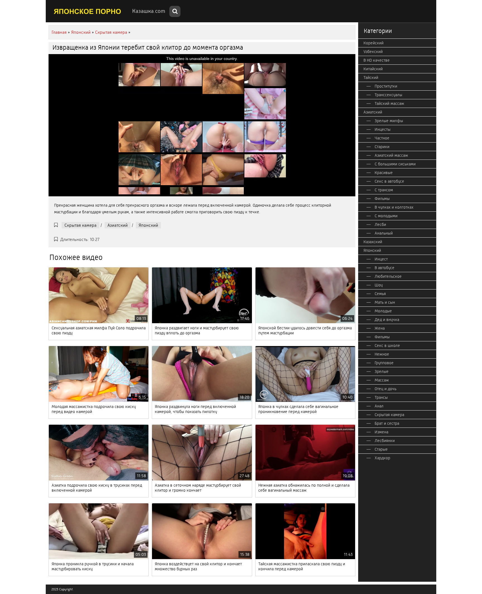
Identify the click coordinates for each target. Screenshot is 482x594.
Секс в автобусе (389, 181)
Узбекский (373, 51)
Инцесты (383, 129)
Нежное (382, 354)
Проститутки (386, 86)
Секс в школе (387, 345)
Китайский (373, 68)
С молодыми (386, 215)
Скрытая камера (80, 225)
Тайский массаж (389, 103)
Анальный (384, 233)
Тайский (370, 77)
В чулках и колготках (394, 207)
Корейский (373, 42)
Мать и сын (385, 302)
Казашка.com (148, 11)
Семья (380, 293)
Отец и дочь (385, 388)
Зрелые (382, 371)
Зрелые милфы (389, 120)
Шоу (379, 285)
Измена (381, 431)
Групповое (384, 362)
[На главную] (87, 11)
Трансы (381, 397)
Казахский (372, 241)
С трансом (384, 189)
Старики (382, 146)
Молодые (383, 310)
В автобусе (384, 267)
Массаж (382, 380)
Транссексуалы (388, 94)
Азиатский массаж (391, 155)
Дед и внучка (387, 319)
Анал (379, 406)
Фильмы (382, 198)
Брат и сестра (387, 423)
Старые (381, 449)
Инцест (381, 259)
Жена (380, 328)
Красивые (384, 172)
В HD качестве (376, 60)
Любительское (388, 276)
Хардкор (382, 457)
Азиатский (117, 225)
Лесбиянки (385, 440)
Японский (148, 225)
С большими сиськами (395, 163)
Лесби (380, 224)
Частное (382, 138)
